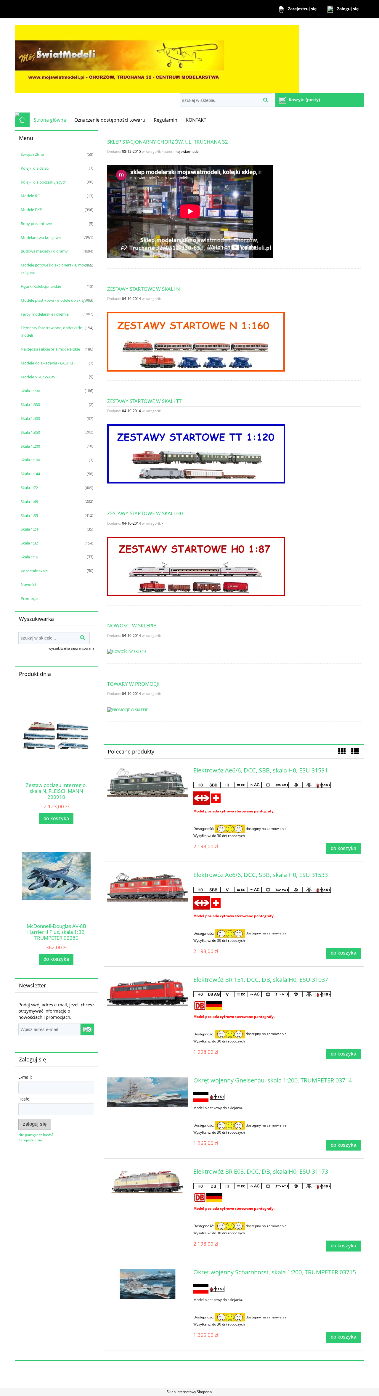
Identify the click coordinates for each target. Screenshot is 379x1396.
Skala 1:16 (29, 557)
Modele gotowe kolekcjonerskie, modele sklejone (56, 268)
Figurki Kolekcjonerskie (41, 286)
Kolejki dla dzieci (35, 168)
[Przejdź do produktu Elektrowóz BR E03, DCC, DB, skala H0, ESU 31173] (147, 1182)
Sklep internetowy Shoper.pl (190, 1391)
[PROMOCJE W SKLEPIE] (127, 709)
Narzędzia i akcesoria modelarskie (50, 349)
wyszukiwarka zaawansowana (71, 648)
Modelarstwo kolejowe (41, 237)
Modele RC (30, 195)
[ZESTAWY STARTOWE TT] (196, 453)
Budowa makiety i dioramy (44, 251)
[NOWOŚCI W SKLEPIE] (127, 651)
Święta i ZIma (32, 154)
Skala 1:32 (29, 543)
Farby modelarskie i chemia (45, 314)
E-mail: (25, 1077)
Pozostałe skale (34, 570)
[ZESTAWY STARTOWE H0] (196, 565)
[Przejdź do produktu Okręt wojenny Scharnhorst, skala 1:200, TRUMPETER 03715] (147, 1284)
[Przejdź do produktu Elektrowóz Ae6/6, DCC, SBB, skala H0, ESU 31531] (147, 782)
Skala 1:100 (30, 459)
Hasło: (24, 1099)
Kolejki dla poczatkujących (44, 182)
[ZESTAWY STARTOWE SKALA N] (196, 341)
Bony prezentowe (36, 223)
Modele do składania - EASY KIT (48, 363)
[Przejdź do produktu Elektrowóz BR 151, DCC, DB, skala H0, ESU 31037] (147, 992)
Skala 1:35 (29, 515)
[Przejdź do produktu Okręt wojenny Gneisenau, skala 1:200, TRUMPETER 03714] (147, 1092)
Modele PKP (31, 209)
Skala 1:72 (29, 487)
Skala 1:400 (30, 418)
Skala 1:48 (29, 501)
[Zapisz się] (87, 1029)
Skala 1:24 (29, 529)
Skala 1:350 (30, 432)
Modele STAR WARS (38, 377)
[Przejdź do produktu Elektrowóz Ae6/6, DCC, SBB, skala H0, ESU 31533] (147, 887)
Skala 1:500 (30, 404)
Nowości (28, 584)
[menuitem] (50, 120)
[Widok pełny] (355, 751)
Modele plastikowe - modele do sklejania (56, 300)
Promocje (29, 598)
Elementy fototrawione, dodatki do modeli (51, 331)
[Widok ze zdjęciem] (342, 751)
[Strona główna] (157, 56)
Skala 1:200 (30, 446)
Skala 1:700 (30, 390)
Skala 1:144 (30, 473)
